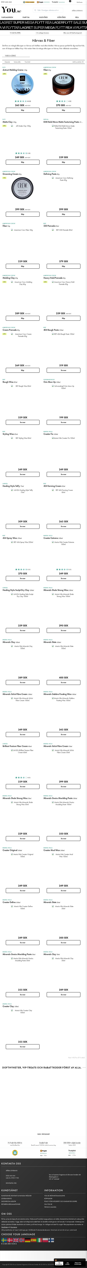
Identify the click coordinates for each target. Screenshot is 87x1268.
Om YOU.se (48, 1204)
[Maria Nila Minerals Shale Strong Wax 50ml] (22, 812)
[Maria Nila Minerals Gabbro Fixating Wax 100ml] (63, 708)
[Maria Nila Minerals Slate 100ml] (63, 656)
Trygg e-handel (50, 1207)
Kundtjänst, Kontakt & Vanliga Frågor (16, 1196)
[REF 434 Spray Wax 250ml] (22, 552)
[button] (15, 1153)
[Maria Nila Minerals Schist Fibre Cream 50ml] (63, 760)
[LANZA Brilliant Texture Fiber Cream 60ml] (22, 760)
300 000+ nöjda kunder (72, 1143)
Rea (77, 17)
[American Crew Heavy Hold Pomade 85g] (63, 292)
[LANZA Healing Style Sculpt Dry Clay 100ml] (22, 604)
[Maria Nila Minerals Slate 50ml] (63, 916)
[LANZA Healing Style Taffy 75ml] (22, 500)
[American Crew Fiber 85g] (63, 84)
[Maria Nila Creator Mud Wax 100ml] (63, 864)
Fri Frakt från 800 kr (15, 1143)
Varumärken (7, 17)
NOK (13, 1244)
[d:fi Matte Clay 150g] (22, 136)
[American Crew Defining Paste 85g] (63, 188)
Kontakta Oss (11, 1183)
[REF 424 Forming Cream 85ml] (63, 500)
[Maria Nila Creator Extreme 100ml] (63, 552)
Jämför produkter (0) (78, 62)
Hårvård (61, 17)
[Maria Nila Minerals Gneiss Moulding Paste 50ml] (22, 968)
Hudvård (43, 17)
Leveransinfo (6, 1198)
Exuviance (14, 1227)
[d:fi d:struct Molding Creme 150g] (22, 84)
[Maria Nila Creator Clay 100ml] (22, 1020)
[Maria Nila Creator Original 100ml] (22, 864)
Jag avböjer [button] (67, 1263)
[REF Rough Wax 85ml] (22, 396)
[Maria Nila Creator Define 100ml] (22, 916)
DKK (9, 1244)
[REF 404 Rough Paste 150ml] (63, 344)
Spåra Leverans (77, 10)
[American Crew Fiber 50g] (22, 240)
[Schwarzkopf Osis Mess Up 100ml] (63, 396)
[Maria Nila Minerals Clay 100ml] (22, 656)
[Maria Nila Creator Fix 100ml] (63, 448)
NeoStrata (4, 1227)
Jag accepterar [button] (59, 1263)
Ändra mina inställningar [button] (77, 1263)
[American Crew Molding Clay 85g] (22, 292)
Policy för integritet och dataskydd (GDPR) (60, 1201)
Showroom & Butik (8, 1201)
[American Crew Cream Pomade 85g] (22, 344)
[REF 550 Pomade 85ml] (63, 240)
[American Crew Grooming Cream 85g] (22, 188)
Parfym (26, 17)
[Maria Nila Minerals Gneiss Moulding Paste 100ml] (63, 812)
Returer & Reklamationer (10, 1204)
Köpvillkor (48, 1198)
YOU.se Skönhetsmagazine (54, 1196)
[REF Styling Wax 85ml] (22, 448)
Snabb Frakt (43, 1143)
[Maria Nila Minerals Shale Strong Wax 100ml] (63, 604)
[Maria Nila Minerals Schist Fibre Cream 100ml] (22, 708)
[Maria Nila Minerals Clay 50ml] (63, 968)
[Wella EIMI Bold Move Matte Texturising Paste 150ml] (63, 136)
